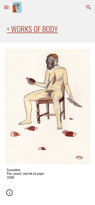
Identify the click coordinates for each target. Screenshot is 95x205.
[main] (47, 28)
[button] (6, 7)
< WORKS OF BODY (32, 28)
